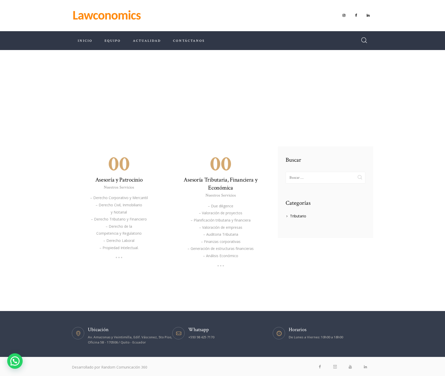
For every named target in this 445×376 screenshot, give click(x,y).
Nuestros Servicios (119, 187)
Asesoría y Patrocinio (119, 180)
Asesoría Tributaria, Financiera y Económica (220, 184)
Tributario (298, 216)
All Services (213, 93)
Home (191, 93)
